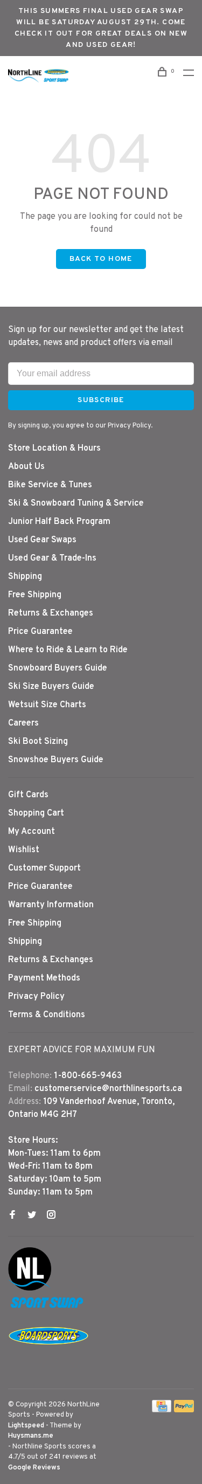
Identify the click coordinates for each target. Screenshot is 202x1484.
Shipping (25, 576)
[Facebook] (12, 1216)
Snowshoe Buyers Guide (55, 760)
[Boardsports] (48, 1355)
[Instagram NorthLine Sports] (51, 1216)
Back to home (101, 259)
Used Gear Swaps (42, 540)
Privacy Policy (36, 996)
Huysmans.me (30, 1436)
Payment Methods (44, 978)
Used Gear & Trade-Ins (52, 558)
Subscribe (101, 400)
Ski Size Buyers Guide (51, 686)
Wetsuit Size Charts (47, 705)
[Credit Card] (161, 1410)
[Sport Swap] (48, 1307)
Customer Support (44, 868)
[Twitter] (31, 1216)
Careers (23, 723)
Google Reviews (34, 1468)
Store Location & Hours (54, 448)
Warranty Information (51, 905)
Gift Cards (28, 795)
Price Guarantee (40, 631)
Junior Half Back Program (59, 521)
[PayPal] (184, 1410)
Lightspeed (26, 1425)
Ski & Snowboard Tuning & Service (76, 503)
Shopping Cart (36, 813)
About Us (26, 466)
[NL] (29, 1288)
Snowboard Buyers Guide (57, 668)
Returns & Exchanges (50, 613)
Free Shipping (34, 595)
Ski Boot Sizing (38, 741)
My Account (31, 831)
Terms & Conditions (46, 1015)
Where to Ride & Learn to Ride (68, 650)
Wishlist (23, 850)
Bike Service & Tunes (50, 485)
